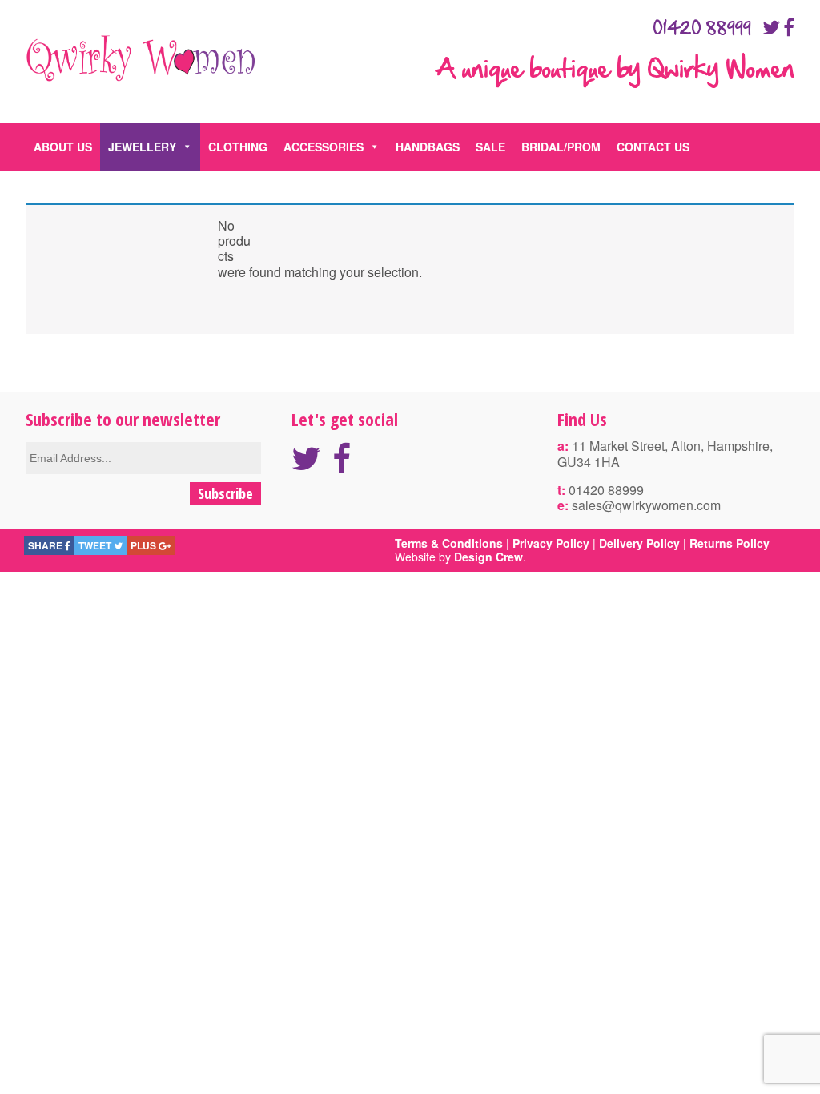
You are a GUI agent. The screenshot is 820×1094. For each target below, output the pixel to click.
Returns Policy (729, 543)
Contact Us (653, 147)
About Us (63, 147)
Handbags (428, 147)
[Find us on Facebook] (788, 27)
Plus (145, 545)
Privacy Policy (550, 543)
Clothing (237, 147)
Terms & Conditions (449, 543)
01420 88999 (702, 29)
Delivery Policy (639, 543)
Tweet (96, 545)
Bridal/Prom (561, 147)
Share (46, 545)
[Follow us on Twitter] (771, 27)
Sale (490, 147)
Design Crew (488, 557)
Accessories (323, 147)
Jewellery (142, 147)
